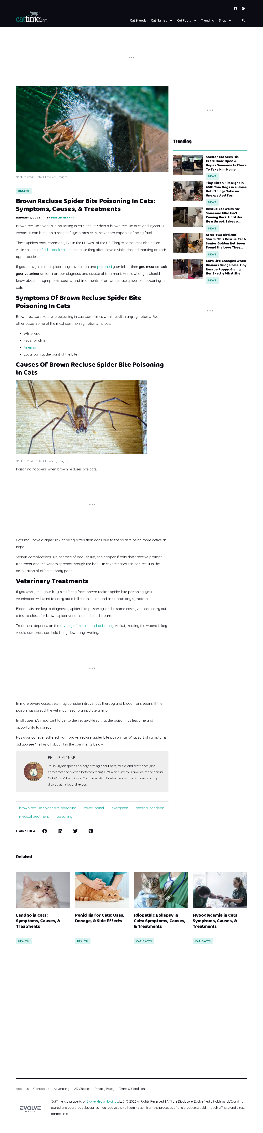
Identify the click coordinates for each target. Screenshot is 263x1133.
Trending (207, 20)
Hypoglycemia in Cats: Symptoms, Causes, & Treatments (216, 921)
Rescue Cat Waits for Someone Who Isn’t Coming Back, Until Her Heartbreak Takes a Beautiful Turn (224, 215)
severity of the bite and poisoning (86, 625)
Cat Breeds (138, 20)
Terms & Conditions (132, 1089)
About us (22, 1089)
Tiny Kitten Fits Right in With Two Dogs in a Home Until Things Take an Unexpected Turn (226, 189)
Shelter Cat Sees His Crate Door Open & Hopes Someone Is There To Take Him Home (226, 163)
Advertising (62, 1089)
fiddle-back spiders (57, 250)
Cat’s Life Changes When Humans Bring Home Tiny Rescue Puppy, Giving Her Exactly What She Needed (226, 267)
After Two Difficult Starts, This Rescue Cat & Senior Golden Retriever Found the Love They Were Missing (226, 241)
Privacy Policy (104, 1089)
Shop (222, 20)
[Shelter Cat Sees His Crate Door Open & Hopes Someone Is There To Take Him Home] (188, 165)
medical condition (150, 808)
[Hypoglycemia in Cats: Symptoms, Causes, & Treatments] (220, 890)
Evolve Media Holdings (102, 1101)
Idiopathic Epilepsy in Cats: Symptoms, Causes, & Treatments (159, 921)
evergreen (119, 808)
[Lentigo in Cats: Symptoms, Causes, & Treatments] (43, 890)
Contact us (41, 1089)
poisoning (64, 816)
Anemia (30, 347)
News (212, 176)
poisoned (104, 266)
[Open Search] (243, 20)
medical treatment (34, 816)
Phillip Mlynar (63, 218)
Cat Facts (184, 20)
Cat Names (159, 20)
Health (23, 191)
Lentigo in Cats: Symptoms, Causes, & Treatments (38, 921)
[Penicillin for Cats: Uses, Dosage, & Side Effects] (102, 890)
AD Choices (82, 1089)
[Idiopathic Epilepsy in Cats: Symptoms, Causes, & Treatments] (161, 890)
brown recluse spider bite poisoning (47, 808)
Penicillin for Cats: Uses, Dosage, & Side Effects (99, 918)
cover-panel (94, 808)
